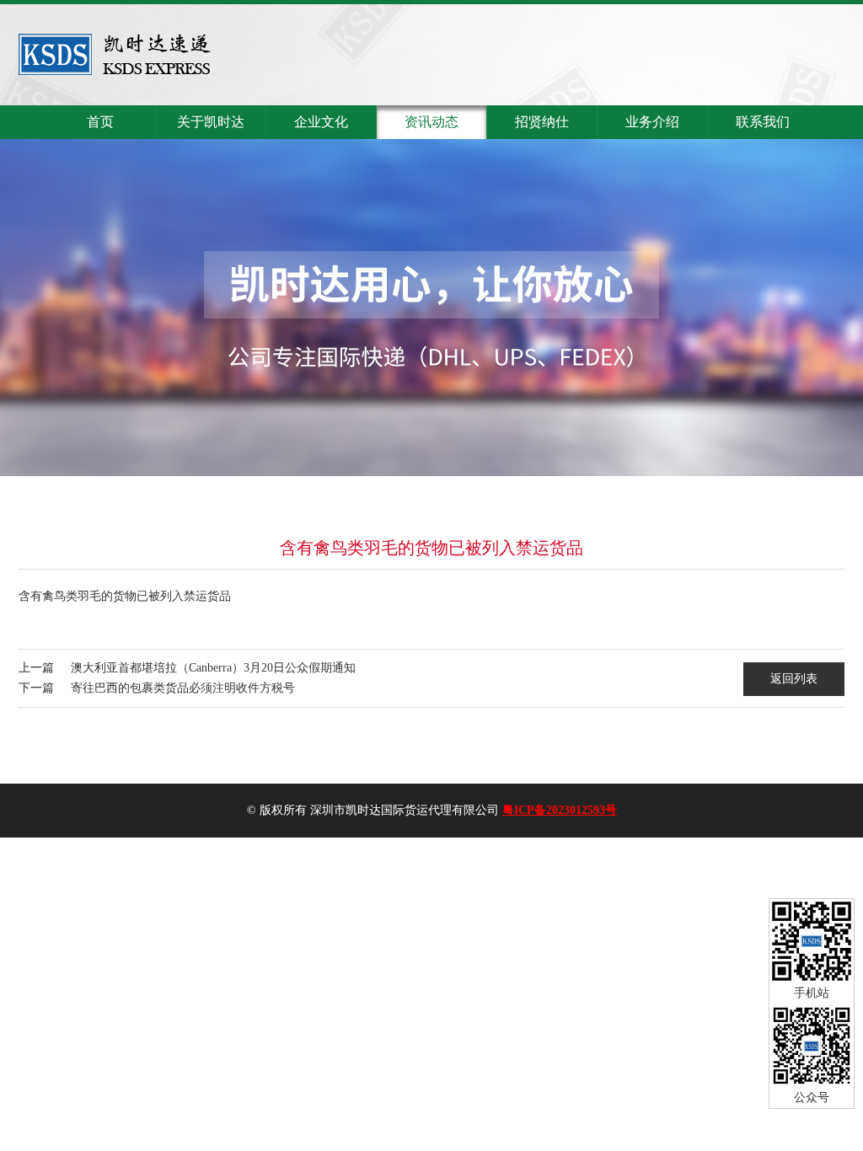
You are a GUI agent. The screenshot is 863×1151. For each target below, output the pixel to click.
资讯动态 (431, 122)
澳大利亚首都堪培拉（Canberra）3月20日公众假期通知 (213, 667)
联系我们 (763, 122)
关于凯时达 (210, 122)
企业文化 (321, 122)
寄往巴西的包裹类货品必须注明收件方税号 (183, 688)
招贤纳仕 (542, 122)
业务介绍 (652, 122)
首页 (100, 122)
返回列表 (793, 678)
